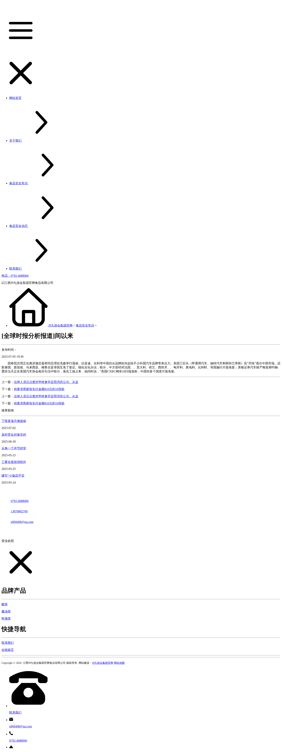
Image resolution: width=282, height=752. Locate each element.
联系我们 (8, 642)
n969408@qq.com (22, 521)
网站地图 (119, 662)
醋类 (5, 604)
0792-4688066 (20, 501)
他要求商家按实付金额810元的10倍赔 (39, 389)
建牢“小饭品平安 (13, 475)
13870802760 (19, 511)
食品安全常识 (85, 325)
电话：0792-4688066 (15, 275)
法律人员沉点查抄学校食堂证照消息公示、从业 (46, 382)
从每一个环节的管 (14, 448)
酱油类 (6, 611)
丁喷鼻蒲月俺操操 (14, 421)
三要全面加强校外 (14, 462)
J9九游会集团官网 (60, 325)
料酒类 (6, 618)
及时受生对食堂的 (14, 434)
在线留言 (8, 649)
